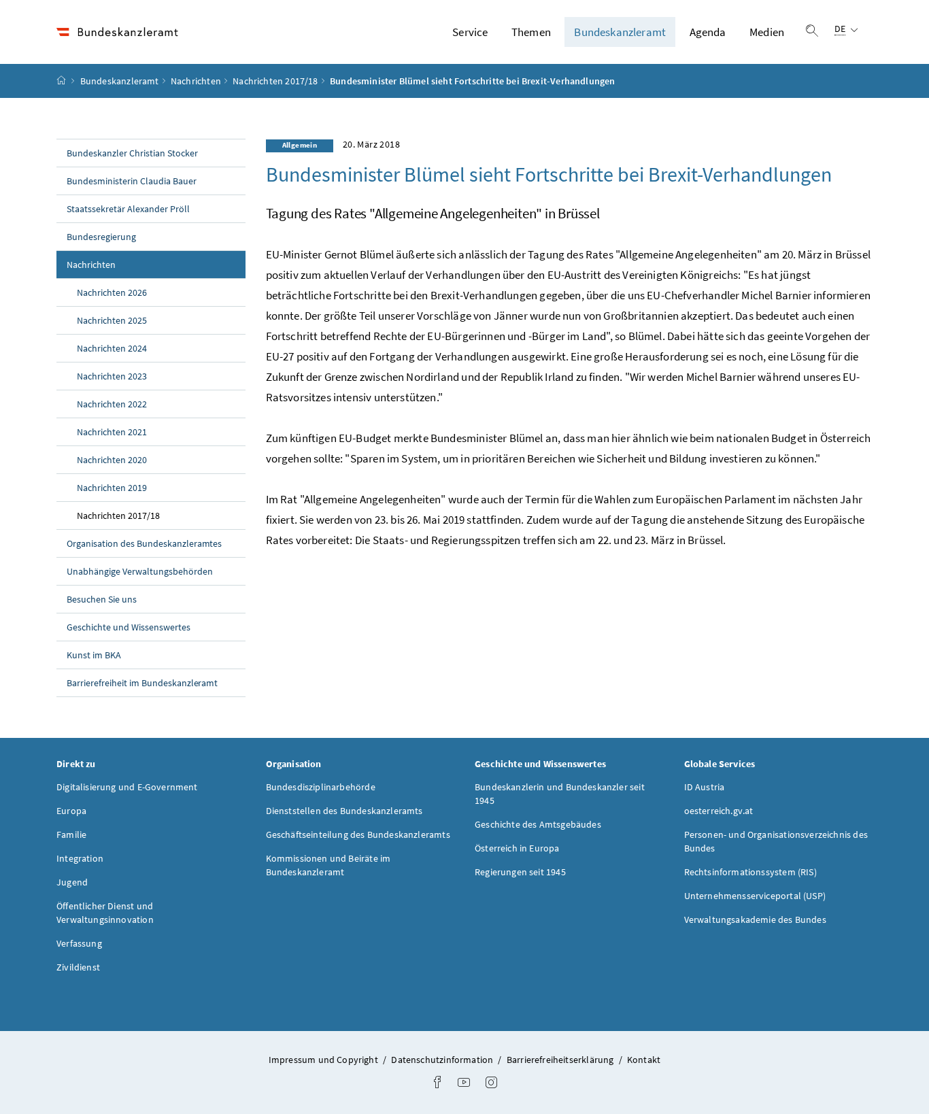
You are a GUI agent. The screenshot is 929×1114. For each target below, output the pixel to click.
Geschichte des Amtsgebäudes (538, 824)
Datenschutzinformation (443, 1059)
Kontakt (643, 1059)
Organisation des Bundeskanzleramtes (144, 543)
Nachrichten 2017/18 (275, 81)
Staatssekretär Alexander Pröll (128, 209)
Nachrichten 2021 (112, 432)
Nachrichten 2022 (112, 404)
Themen (531, 31)
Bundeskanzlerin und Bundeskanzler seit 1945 (560, 794)
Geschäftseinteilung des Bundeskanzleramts (358, 834)
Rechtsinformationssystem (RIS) (750, 872)
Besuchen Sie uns (102, 599)
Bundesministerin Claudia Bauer (132, 181)
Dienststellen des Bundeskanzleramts (344, 811)
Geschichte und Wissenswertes (128, 627)
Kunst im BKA (94, 655)
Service (470, 31)
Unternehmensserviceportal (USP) (755, 896)
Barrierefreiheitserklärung (561, 1059)
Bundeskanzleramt (620, 31)
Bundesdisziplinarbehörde (320, 787)
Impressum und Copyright (324, 1059)
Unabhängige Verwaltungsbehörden (140, 571)
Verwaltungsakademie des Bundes (755, 919)
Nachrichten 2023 (112, 376)
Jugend (72, 882)
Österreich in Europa (517, 848)
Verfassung (79, 943)
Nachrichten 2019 (112, 488)
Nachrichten (196, 81)
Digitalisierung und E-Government (127, 787)
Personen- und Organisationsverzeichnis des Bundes (776, 841)
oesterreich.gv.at (719, 811)
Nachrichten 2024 (112, 348)
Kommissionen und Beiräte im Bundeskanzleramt (328, 865)
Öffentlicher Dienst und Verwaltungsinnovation (105, 913)
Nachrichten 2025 (112, 320)
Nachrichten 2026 (112, 292)
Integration (79, 858)
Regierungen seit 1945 (520, 872)
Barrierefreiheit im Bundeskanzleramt (142, 683)
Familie (71, 834)
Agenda (708, 31)
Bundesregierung (101, 237)
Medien (766, 31)
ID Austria (704, 787)
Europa (71, 811)
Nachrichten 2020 (112, 460)
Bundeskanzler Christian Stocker (132, 153)
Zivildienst (78, 967)
